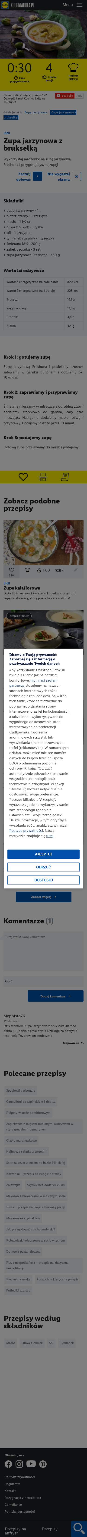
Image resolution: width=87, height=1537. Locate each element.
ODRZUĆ (43, 867)
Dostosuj (43, 880)
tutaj (49, 835)
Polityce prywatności (26, 830)
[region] (43, 768)
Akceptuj (43, 854)
